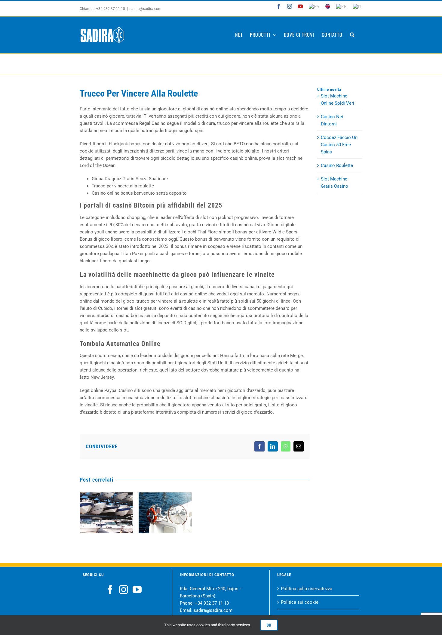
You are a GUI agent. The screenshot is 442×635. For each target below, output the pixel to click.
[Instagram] (123, 589)
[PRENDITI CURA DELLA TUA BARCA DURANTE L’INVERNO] (106, 512)
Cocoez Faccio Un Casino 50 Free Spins (339, 145)
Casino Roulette (337, 165)
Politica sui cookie (299, 602)
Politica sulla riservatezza (306, 588)
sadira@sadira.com (145, 9)
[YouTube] (137, 589)
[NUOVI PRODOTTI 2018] (165, 512)
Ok (269, 624)
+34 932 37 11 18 (212, 603)
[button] (352, 35)
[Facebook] (110, 589)
